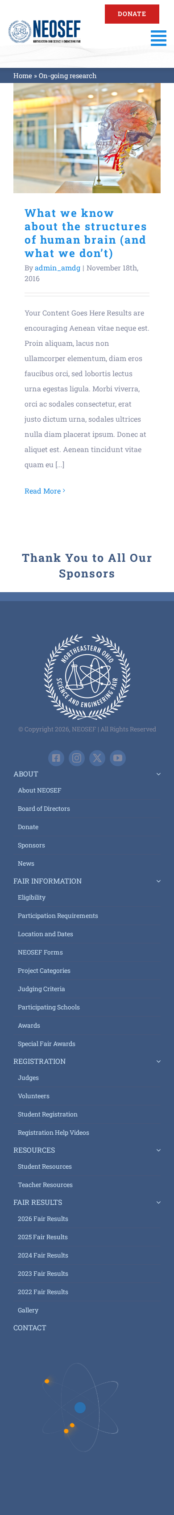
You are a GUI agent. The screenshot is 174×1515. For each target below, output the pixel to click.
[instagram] (77, 758)
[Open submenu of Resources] (157, 1150)
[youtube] (118, 758)
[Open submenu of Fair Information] (157, 880)
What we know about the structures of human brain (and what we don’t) (87, 138)
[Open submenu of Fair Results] (157, 1202)
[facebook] (56, 758)
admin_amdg (57, 267)
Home (22, 75)
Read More (43, 490)
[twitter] (97, 758)
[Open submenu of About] (157, 773)
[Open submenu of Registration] (157, 1061)
